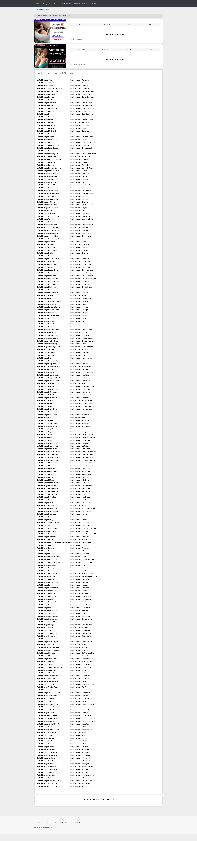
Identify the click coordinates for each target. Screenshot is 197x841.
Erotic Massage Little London (80, 449)
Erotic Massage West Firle (79, 747)
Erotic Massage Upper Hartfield (48, 718)
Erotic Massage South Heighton (48, 642)
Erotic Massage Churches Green (81, 205)
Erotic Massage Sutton (78, 673)
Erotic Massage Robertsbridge (48, 588)
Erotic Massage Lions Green (47, 443)
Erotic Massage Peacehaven (47, 534)
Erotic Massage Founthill (79, 315)
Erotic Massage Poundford (79, 565)
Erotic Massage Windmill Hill (47, 772)
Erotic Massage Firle (44, 298)
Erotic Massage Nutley (45, 520)
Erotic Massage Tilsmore (45, 701)
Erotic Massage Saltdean (46, 613)
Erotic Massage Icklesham (79, 415)
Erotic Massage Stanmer (79, 650)
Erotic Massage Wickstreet (80, 761)
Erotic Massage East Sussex (47, 3)
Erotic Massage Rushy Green (47, 605)
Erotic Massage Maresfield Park (81, 466)
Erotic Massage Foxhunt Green (81, 318)
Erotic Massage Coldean (45, 219)
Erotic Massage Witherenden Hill (82, 775)
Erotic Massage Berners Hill (80, 111)
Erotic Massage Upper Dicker (80, 715)
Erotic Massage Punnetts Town (81, 573)
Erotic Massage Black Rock (46, 131)
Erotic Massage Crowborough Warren (50, 239)
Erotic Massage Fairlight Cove (47, 293)
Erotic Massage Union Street (47, 715)
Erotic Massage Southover (46, 644)
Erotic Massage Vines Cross (80, 724)
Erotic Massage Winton (78, 772)
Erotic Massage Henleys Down (48, 381)
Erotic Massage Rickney (45, 579)
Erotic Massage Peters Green (81, 542)
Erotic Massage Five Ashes (80, 301)
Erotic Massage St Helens (46, 661)
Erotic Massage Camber (78, 176)
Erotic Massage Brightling (46, 142)
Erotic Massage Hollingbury (80, 389)
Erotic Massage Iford (77, 417)
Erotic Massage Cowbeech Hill (47, 233)
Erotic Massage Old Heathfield (48, 522)
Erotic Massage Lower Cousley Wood (83, 452)
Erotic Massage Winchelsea (47, 769)
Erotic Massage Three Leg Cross (48, 693)
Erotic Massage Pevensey (46, 548)
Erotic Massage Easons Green (47, 270)
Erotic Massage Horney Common (82, 406)
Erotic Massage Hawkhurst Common (83, 372)
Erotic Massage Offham (78, 520)
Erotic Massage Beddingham (47, 108)
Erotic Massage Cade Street (80, 174)
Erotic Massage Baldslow (46, 94)
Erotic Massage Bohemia (45, 137)
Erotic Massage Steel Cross (47, 659)
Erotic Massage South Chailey (81, 636)
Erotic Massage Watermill (79, 738)
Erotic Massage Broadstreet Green (82, 148)
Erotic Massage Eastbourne (46, 273)
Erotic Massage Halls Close (80, 355)
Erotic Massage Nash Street (80, 494)
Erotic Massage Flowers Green (48, 310)
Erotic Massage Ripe (44, 585)
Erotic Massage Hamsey (79, 361)
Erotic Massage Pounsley (46, 571)
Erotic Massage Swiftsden (46, 678)
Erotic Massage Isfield (45, 420)
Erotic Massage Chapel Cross (47, 190)
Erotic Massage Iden (44, 417)
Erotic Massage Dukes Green (80, 264)
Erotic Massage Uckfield (45, 713)
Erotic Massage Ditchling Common (49, 256)
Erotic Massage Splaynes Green (48, 650)
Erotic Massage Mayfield (45, 474)
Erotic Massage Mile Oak (79, 477)
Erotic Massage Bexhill (78, 117)
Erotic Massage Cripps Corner (80, 233)
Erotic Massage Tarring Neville (81, 678)
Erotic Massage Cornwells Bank (48, 227)
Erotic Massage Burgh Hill (46, 162)
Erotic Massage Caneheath (79, 179)
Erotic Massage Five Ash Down (48, 301)
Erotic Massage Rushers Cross (48, 602)
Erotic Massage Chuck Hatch (47, 205)
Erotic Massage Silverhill (79, 627)
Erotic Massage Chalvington (80, 188)
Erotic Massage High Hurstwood (82, 386)
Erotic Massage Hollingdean (47, 392)
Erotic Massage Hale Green (80, 352)
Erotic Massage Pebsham (79, 537)
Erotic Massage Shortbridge (80, 622)
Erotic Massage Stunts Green (47, 673)
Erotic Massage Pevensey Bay (81, 548)
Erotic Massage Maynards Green (82, 474)
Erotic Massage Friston (45, 327)
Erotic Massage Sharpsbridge (47, 619)
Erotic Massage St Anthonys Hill (82, 653)
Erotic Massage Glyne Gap (79, 335)
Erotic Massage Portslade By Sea (82, 559)
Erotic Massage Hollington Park (81, 395)
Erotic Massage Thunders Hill (47, 695)
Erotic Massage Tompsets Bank (48, 704)
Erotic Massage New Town (80, 503)
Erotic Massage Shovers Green (81, 625)
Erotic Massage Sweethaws (80, 676)
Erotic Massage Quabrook (46, 576)
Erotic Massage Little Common (81, 446)
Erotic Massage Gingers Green (81, 329)
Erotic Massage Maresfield (46, 466)
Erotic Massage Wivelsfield (80, 778)
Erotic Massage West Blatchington (82, 741)
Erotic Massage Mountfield (80, 488)
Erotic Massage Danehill (79, 247)
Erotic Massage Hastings (46, 372)
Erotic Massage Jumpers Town (81, 426)
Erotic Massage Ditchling (79, 253)
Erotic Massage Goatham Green (48, 338)
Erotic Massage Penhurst (79, 539)
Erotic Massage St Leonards (80, 664)
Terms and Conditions (80, 3)
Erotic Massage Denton (45, 253)
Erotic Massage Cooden (78, 222)
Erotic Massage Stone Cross (80, 667)
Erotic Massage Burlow (78, 162)
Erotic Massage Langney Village (81, 434)
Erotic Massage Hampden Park (48, 361)
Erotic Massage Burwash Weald (81, 168)
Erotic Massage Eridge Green (47, 284)
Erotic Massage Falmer (45, 295)
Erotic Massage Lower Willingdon (49, 457)
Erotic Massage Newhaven (80, 500)
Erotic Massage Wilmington (47, 766)
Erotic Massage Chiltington (46, 202)
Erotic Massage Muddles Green (81, 491)
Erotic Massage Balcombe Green (82, 91)
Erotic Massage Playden (45, 554)
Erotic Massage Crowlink (79, 239)
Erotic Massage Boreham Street (81, 137)
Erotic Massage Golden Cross (47, 341)
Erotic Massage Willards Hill (47, 764)
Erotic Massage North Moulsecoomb (50, 517)
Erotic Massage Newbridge (80, 497)
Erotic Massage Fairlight (79, 290)
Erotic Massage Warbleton (46, 735)
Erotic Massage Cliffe (44, 210)
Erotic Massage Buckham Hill (80, 156)
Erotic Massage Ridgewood (80, 579)
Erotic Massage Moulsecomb (47, 486)
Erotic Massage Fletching (79, 304)
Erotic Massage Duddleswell (47, 264)
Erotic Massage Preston (79, 571)
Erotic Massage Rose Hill (79, 593)
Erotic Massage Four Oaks (46, 318)
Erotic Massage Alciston (45, 80)
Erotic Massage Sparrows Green (48, 647)
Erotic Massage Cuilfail (78, 242)
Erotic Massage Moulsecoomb (81, 486)
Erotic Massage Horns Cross (47, 409)
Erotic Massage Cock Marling (80, 213)
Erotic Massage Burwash (79, 165)
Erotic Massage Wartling (79, 735)
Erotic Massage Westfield (46, 747)
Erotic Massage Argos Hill (46, 86)
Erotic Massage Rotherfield (46, 599)
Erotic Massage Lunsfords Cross (48, 460)
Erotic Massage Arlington (79, 86)
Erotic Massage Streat (78, 670)
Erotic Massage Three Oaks (80, 693)
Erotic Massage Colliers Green (47, 222)
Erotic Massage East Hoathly (47, 278)
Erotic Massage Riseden (79, 585)
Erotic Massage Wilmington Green (82, 766)
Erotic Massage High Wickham (48, 389)
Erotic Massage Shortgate (46, 625)
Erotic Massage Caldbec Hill (47, 176)
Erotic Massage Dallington (79, 244)
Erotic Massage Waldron (79, 727)
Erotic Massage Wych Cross (80, 786)
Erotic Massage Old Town (79, 522)
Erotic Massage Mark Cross (46, 468)
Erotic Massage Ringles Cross (47, 582)
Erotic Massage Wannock (79, 732)
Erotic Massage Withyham (46, 778)
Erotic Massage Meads (45, 477)
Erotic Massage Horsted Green (81, 409)
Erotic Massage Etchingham (80, 284)
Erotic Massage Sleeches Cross (81, 633)
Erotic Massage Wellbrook (46, 741)
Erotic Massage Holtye (45, 400)
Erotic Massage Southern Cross (81, 639)
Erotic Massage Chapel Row (80, 190)
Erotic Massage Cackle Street (47, 174)
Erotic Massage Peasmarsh (46, 537)
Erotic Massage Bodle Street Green (83, 134)
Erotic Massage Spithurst (79, 647)
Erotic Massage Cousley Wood (48, 230)
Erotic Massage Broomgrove (47, 151)
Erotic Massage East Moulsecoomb (83, 278)
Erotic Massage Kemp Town (80, 429)
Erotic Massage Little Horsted (47, 449)
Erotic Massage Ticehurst (79, 695)
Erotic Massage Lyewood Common (82, 460)
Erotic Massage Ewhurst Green (81, 287)
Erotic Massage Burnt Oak (46, 165)
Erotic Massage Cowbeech (79, 230)
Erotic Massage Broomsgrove (47, 154)
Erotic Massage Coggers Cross (48, 216)
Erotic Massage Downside (46, 261)
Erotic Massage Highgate (46, 386)
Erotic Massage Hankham (79, 364)
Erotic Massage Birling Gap (46, 122)
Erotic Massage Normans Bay (47, 508)
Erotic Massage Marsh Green (80, 471)
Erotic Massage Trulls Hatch (47, 710)
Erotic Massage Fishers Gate (80, 298)
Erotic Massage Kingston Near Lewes (50, 432)
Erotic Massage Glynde (78, 332)
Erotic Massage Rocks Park (46, 591)
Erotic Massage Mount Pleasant (48, 491)
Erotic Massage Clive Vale (46, 213)
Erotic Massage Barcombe (46, 97)
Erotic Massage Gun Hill (45, 349)
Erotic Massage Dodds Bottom (48, 259)
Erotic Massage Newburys (46, 500)
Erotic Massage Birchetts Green (81, 120)
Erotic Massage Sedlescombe (47, 616)
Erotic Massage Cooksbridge (47, 225)
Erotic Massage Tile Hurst (79, 698)
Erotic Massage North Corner (80, 511)
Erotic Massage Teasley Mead (47, 681)
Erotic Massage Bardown (46, 100)
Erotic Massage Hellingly (79, 378)
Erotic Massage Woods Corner (48, 783)
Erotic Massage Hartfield (46, 369)
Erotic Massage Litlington (79, 443)
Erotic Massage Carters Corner (47, 182)
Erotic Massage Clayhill (78, 208)
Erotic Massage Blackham (79, 125)
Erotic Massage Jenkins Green (47, 423)
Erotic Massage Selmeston (80, 616)
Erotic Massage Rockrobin (79, 588)
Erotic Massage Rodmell (79, 591)
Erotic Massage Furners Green (81, 327)
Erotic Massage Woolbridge (47, 786)
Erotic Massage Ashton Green (81, 88)
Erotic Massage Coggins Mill (80, 216)
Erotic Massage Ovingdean (79, 525)
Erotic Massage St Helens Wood (82, 661)
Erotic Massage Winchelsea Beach (82, 769)
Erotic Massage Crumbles (46, 242)
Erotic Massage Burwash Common (49, 168)
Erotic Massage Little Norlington (48, 452)
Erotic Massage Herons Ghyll (80, 381)
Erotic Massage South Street (80, 644)
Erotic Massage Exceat (45, 290)
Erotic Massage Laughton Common (82, 437)
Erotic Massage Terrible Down (47, 687)
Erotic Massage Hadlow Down (81, 349)
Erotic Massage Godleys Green (81, 338)
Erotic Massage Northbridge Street (83, 508)
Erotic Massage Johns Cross (47, 426)
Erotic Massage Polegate (79, 556)
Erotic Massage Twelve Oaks (80, 710)
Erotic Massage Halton (45, 358)
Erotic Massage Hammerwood (81, 358)
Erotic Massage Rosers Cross (81, 596)
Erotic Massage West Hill (79, 749)
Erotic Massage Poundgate (46, 568)
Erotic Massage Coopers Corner (81, 225)
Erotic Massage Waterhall (46, 738)
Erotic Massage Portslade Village (49, 562)
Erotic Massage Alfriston (79, 83)
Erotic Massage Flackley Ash (47, 304)
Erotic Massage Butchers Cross (48, 171)
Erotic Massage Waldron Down (48, 730)
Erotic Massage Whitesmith (80, 758)
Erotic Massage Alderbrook (80, 80)
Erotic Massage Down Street (80, 261)
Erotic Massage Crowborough (81, 236)
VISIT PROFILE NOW (114, 34)
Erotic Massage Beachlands (46, 103)
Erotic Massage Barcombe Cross (82, 97)
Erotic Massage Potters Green (81, 562)
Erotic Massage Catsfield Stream (82, 185)
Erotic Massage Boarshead (80, 131)
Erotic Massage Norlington (79, 505)
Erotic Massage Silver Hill (46, 630)
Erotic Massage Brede (78, 139)
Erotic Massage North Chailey (47, 511)
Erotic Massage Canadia (45, 179)
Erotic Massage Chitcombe (79, 202)
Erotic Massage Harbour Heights (48, 366)
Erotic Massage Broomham (80, 151)
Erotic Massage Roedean (46, 593)
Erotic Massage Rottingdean (80, 599)
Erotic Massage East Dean (46, 276)
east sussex (46, 10)
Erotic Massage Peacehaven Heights (83, 534)
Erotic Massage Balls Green (80, 94)
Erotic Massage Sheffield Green (48, 622)
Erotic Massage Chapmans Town (48, 193)
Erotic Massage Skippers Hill (47, 633)
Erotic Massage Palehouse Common (83, 528)
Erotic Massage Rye (44, 608)
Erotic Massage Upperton (46, 721)
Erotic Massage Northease (46, 514)
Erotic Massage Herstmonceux (48, 383)
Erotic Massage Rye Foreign (80, 608)
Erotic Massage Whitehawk (80, 755)
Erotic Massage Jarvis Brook (80, 420)
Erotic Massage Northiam (79, 514)
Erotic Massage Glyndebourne (47, 335)
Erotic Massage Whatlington (47, 755)
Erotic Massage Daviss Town (80, 250)
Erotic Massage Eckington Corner (48, 281)
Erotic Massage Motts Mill (79, 483)
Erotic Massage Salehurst (79, 610)
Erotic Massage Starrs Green (80, 656)
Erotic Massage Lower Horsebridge (83, 454)
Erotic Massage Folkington (79, 310)
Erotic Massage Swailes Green (48, 676)
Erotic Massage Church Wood (47, 208)
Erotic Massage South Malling (81, 642)
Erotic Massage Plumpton (79, 554)
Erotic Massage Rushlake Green (81, 602)
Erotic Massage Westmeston (80, 752)
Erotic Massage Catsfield (46, 185)
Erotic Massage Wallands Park (81, 730)
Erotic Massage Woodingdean (81, 781)
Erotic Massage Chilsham (79, 199)
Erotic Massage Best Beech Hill (81, 114)
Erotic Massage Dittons (78, 256)
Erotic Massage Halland (45, 355)
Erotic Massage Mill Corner (79, 480)
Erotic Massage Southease (46, 639)
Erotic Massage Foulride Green (48, 315)
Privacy (68, 3)
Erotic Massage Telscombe (46, 684)
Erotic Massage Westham (46, 749)
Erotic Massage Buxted (78, 171)
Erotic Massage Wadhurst (46, 727)
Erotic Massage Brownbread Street (83, 154)
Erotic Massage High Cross (80, 383)
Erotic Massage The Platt (79, 687)
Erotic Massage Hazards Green (48, 375)
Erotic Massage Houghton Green (48, 412)
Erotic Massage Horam (45, 406)
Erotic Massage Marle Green (47, 471)
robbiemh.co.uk (47, 828)
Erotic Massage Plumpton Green (48, 556)
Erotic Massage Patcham (79, 531)
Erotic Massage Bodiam (45, 134)
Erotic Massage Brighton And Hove (83, 142)
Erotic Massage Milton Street (47, 483)
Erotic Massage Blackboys (46, 125)
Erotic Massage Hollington (46, 395)
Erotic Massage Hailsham (46, 352)
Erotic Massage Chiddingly (79, 196)
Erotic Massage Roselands (46, 596)
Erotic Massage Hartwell (79, 369)
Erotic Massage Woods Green (81, 783)
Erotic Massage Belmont (45, 111)
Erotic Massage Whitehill (46, 758)
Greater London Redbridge (105, 799)
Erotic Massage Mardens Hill (80, 463)
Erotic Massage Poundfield (46, 565)
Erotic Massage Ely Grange (80, 281)
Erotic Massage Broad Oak (79, 145)
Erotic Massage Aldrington (46, 83)
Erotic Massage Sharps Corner (81, 619)
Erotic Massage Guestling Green (48, 347)
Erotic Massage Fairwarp (79, 293)
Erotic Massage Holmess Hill (47, 398)
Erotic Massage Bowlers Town (48, 139)
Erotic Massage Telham (78, 681)
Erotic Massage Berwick (45, 114)
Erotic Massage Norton (78, 517)
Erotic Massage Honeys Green (81, 400)
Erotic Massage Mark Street (80, 468)
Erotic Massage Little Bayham (47, 446)
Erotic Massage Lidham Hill (80, 440)
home (38, 10)
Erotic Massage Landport (79, 432)
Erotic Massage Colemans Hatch (81, 219)
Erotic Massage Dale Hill (45, 244)
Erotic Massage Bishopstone (80, 122)
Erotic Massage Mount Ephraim (48, 488)
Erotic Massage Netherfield (46, 497)
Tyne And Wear (88, 799)
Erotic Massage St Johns (45, 664)
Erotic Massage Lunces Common (82, 457)
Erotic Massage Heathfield (79, 375)
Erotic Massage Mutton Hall (47, 494)
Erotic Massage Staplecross (47, 656)
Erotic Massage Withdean (46, 775)
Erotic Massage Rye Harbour (47, 610)
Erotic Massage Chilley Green (47, 199)
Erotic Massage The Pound (46, 690)
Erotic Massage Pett (44, 545)
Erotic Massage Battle (78, 100)
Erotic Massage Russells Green (81, 605)
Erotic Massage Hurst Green (47, 415)
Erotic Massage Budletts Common (49, 159)
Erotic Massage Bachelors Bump (48, 91)
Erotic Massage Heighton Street (48, 378)
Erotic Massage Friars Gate (46, 324)
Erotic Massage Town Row (46, 707)
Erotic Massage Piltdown (79, 551)
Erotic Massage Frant (78, 321)
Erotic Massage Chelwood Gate (48, 196)
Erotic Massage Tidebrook (46, 698)
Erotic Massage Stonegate (46, 670)
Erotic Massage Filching (78, 295)
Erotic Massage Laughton (46, 437)
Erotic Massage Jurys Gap (46, 429)
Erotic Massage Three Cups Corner (82, 690)
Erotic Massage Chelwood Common (83, 193)
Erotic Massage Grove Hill (79, 344)
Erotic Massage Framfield (46, 321)
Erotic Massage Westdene (80, 744)
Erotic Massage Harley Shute (80, 366)
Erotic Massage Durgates (46, 267)
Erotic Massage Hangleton (46, 364)
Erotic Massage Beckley (45, 105)
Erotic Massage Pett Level (80, 545)
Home (63, 3)
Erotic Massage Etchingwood (47, 287)
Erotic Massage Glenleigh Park (48, 332)
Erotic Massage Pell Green (46, 539)
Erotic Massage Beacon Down (81, 103)
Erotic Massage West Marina (47, 752)
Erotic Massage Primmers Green (48, 573)
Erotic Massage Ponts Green (47, 559)
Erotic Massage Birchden (45, 120)
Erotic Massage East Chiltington (81, 273)
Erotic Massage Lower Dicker (47, 454)
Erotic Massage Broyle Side (47, 156)
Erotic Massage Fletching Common (49, 307)
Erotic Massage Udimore (79, 713)
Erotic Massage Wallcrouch (46, 732)
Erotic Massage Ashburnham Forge (49, 88)
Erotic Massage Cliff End (79, 210)
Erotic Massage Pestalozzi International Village (53, 542)
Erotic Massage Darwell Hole (47, 250)
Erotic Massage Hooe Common (81, 403)
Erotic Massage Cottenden (79, 227)
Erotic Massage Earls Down (80, 267)
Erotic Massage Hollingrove (80, 392)
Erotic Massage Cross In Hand (47, 236)
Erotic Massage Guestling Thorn (81, 347)
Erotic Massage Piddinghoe (46, 551)
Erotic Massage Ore (44, 525)
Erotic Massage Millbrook (46, 480)
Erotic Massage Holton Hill (80, 398)
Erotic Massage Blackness (79, 128)
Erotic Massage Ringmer (79, 582)
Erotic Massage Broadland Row (48, 145)
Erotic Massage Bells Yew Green (82, 108)
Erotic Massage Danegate (46, 247)
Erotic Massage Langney (45, 434)
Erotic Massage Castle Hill (79, 182)
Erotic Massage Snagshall (46, 636)
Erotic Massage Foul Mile (79, 313)
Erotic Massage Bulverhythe (80, 159)
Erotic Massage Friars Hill (79, 324)
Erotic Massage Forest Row (47, 313)
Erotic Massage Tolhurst (79, 701)
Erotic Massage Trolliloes (79, 707)
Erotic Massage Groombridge (47, 344)
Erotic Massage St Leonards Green (49, 667)
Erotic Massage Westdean (46, 744)
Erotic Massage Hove (78, 412)
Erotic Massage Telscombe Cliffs (82, 684)
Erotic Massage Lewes (45, 440)
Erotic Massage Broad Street (47, 148)
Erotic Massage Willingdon (80, 764)
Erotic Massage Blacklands (46, 128)
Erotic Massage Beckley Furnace (82, 105)
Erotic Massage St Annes (46, 653)
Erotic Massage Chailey (45, 188)
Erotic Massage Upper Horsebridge (83, 718)
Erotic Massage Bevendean (46, 117)
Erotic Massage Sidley (45, 627)
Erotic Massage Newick (45, 503)
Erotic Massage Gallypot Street (48, 329)
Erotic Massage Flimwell (79, 307)
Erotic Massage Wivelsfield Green (49, 781)
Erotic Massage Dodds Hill (79, 259)
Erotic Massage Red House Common (83, 576)
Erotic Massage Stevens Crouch (81, 659)
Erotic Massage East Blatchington (82, 270)
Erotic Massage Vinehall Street (48, 724)
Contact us (92, 3)
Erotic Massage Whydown (46, 761)
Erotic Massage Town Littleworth (82, 704)
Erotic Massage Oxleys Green (47, 528)
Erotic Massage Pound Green (80, 568)
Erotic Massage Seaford (79, 613)
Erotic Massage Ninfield (45, 505)
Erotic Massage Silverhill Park (81, 630)
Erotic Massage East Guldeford (81, 276)
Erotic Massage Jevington (79, 423)
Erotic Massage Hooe (44, 403)
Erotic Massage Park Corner (47, 531)
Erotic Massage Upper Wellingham (82, 721)
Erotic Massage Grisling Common (82, 341)
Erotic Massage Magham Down (48, 463)
